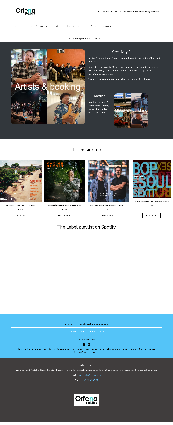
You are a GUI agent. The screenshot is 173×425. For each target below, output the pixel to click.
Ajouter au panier (20, 215)
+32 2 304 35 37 (90, 380)
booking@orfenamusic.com (90, 375)
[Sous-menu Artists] (31, 26)
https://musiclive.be (86, 352)
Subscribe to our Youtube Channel (86, 331)
